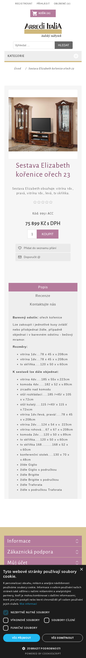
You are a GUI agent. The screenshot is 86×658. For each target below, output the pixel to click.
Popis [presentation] (43, 287)
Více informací (28, 604)
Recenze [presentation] (42, 296)
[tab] (43, 287)
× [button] (81, 569)
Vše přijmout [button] (21, 638)
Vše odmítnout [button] (62, 638)
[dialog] (43, 611)
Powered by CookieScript (43, 653)
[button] (43, 648)
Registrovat (24, 3)
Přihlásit (43, 3)
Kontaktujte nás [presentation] (43, 304)
